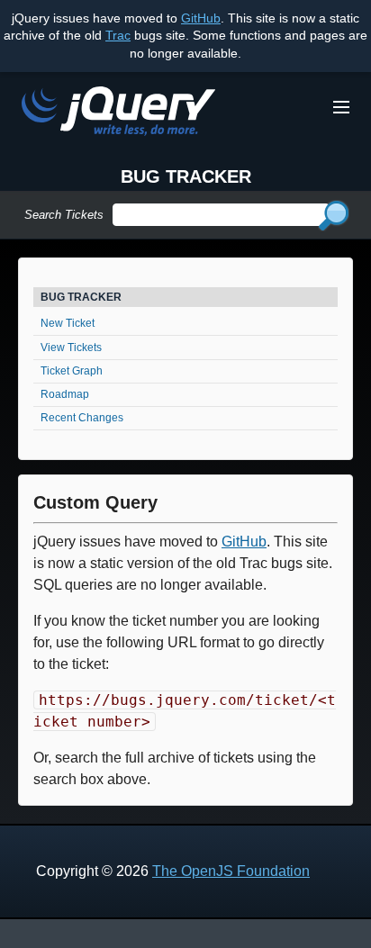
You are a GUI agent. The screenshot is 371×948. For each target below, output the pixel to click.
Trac (118, 35)
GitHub (201, 18)
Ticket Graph (72, 371)
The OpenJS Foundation (231, 871)
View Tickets (71, 347)
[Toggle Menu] (341, 107)
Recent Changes (82, 417)
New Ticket (68, 323)
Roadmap (65, 394)
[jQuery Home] (118, 113)
